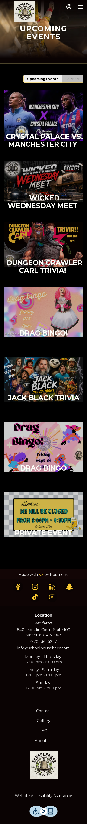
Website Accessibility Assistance (43, 795)
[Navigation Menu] (80, 7)
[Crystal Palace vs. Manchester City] (43, 125)
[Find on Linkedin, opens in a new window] (52, 587)
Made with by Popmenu (36, 574)
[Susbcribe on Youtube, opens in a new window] (52, 597)
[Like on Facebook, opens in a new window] (18, 587)
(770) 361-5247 (43, 641)
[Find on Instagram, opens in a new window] (35, 587)
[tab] (42, 79)
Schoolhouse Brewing (43, 765)
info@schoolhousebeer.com (43, 648)
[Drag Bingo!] (43, 322)
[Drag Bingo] (43, 457)
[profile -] (69, 7)
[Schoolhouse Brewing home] (24, 11)
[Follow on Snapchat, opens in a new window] (69, 587)
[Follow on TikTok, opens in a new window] (35, 597)
